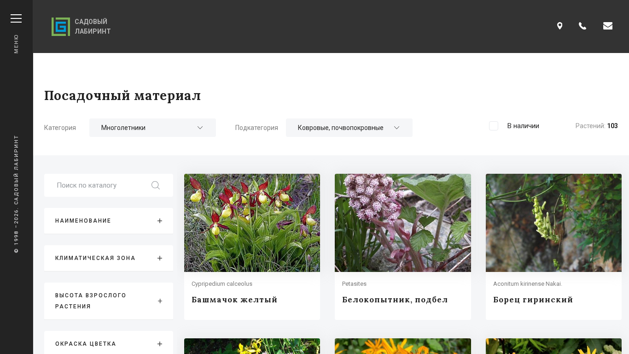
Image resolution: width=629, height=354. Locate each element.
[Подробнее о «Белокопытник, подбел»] (402, 247)
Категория (60, 127)
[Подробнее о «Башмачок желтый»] (252, 247)
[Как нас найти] (560, 26)
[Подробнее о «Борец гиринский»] (553, 247)
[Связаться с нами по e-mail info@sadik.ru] (608, 26)
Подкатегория (256, 127)
